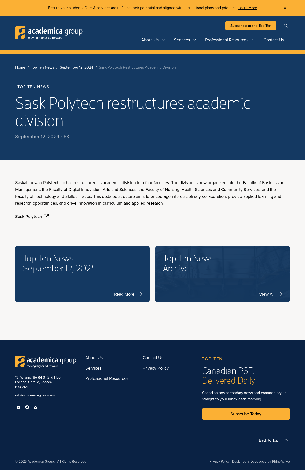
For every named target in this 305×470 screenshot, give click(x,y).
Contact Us (274, 40)
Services (182, 40)
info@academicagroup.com (35, 395)
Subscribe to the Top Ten (250, 25)
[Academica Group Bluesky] (35, 407)
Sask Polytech (28, 216)
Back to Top (268, 440)
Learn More (247, 8)
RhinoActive (281, 461)
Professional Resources (226, 40)
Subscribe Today (245, 414)
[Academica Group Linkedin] (18, 407)
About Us (150, 40)
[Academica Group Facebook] (27, 407)
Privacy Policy (156, 368)
